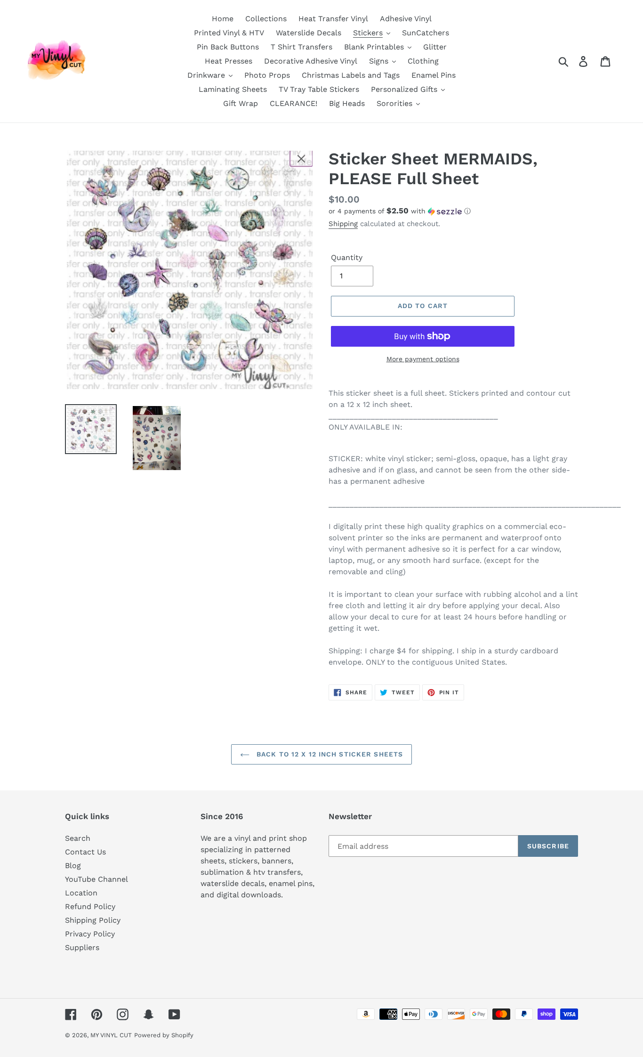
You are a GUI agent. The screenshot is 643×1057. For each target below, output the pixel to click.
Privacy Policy (90, 933)
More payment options (422, 359)
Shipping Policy (93, 920)
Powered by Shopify (163, 1035)
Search (77, 838)
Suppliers (82, 947)
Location (81, 892)
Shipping (343, 224)
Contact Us (85, 851)
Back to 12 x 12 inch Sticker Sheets (328, 754)
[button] (453, 211)
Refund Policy (90, 906)
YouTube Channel (96, 879)
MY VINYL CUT (111, 1035)
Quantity (346, 257)
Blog (73, 865)
